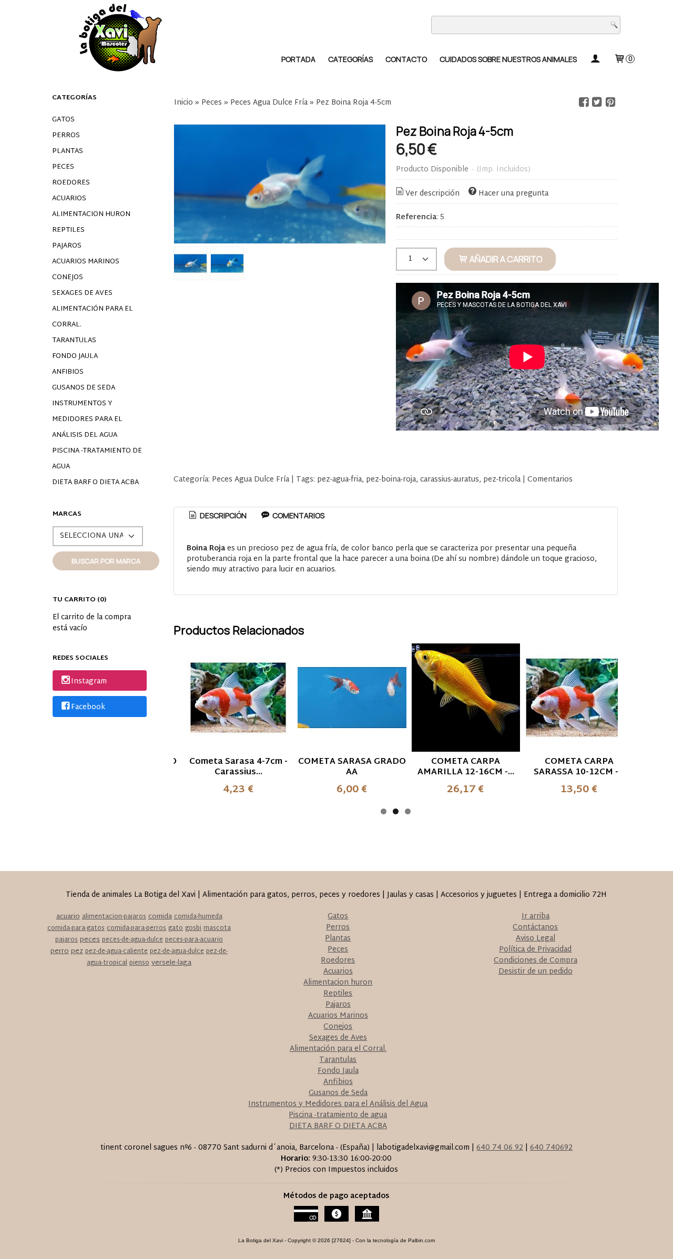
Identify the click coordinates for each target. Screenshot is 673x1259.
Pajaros (66, 246)
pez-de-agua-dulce (177, 951)
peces (90, 940)
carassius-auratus (449, 479)
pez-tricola (502, 479)
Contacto (406, 59)
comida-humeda (198, 917)
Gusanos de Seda (83, 388)
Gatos (63, 120)
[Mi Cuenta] (595, 59)
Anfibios (68, 372)
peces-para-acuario (194, 940)
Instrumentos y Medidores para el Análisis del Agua (87, 419)
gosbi (193, 928)
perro (59, 951)
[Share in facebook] (583, 102)
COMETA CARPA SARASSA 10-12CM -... (579, 767)
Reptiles (68, 230)
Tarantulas (74, 340)
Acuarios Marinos (85, 261)
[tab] (217, 516)
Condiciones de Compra (535, 960)
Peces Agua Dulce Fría (250, 479)
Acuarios (69, 198)
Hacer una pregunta (513, 193)
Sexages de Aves (82, 293)
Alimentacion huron (91, 214)
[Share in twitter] (597, 102)
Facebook (88, 707)
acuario (68, 916)
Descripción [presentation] (222, 515)
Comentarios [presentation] (297, 515)
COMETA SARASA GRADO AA (352, 767)
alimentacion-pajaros (114, 917)
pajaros (66, 940)
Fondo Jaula (75, 356)
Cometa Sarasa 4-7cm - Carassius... (238, 767)
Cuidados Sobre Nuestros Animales (508, 59)
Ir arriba (535, 916)
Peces (63, 167)
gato (175, 928)
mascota (217, 928)
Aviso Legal (535, 938)
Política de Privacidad (535, 949)
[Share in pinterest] (610, 102)
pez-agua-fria (339, 479)
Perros (66, 135)
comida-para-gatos (76, 928)
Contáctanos (535, 927)
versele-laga (171, 963)
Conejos (67, 277)
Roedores (71, 183)
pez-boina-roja (391, 479)
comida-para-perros (136, 928)
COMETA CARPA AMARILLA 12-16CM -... (465, 767)
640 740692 (551, 1147)
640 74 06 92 (499, 1147)
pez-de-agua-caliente (116, 951)
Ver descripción (432, 193)
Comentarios (550, 479)
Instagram (89, 681)
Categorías (350, 59)
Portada (298, 59)
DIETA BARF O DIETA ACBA (95, 482)
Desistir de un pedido (535, 971)
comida (160, 916)
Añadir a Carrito (505, 259)
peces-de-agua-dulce (132, 940)
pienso (139, 963)
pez (77, 951)
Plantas (67, 151)
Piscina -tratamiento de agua (97, 459)
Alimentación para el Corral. (92, 317)
